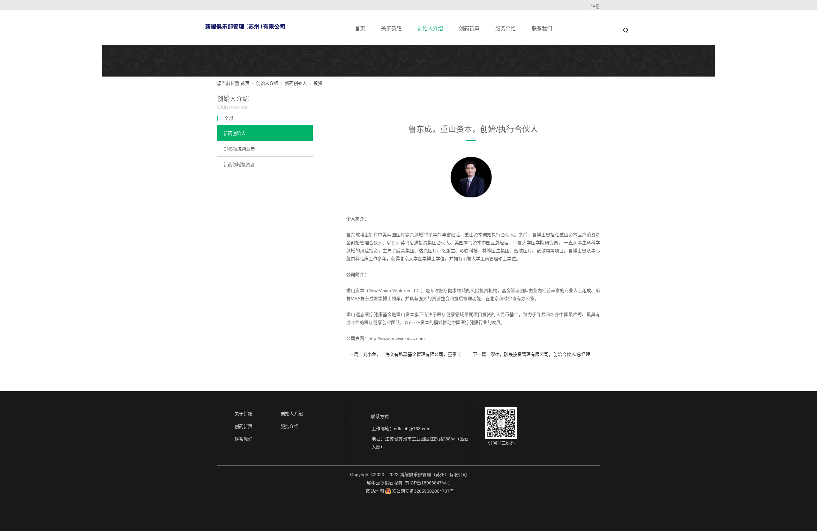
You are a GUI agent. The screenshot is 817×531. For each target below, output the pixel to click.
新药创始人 (296, 83)
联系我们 (542, 28)
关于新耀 (391, 28)
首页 (360, 28)
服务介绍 (505, 28)
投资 (317, 83)
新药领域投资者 (239, 164)
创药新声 (469, 28)
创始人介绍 (430, 28)
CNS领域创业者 (239, 149)
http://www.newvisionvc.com (397, 338)
